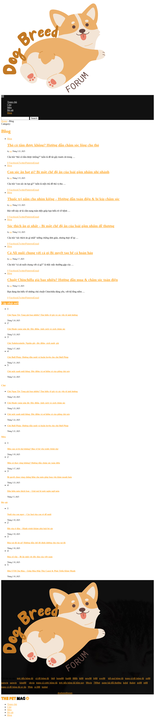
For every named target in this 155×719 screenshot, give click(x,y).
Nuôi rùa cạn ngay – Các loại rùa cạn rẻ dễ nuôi (29, 514)
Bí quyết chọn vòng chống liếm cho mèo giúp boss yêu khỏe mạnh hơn (39, 477)
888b (75, 678)
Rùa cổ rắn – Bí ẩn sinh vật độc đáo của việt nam (30, 557)
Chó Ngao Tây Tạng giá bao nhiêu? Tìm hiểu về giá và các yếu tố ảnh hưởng (42, 315)
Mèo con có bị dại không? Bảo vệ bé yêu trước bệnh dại (32, 449)
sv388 (37, 687)
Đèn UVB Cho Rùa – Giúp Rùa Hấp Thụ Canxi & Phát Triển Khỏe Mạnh (41, 571)
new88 (88, 678)
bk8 (53, 678)
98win (89, 682)
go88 (139, 682)
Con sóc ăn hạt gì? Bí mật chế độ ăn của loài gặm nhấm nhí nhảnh (58, 172)
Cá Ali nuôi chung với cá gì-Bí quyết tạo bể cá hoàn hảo (50, 253)
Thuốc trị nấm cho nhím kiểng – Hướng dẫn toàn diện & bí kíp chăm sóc (63, 199)
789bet (97, 682)
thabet (132, 682)
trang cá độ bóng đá (134, 678)
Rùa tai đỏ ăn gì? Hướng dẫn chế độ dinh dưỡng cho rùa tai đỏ (36, 543)
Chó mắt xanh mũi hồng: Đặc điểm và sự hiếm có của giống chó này (38, 371)
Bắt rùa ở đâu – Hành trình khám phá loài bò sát (30, 528)
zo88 (148, 678)
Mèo (9, 107)
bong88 (60, 678)
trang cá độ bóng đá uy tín (13, 687)
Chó (9, 104)
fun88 (68, 678)
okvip (32, 682)
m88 (145, 682)
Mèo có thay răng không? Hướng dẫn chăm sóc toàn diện (33, 463)
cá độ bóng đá (42, 678)
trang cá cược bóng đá (46, 682)
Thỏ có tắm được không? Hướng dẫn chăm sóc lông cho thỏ (53, 145)
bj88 (95, 678)
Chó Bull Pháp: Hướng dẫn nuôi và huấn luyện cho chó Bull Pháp (37, 357)
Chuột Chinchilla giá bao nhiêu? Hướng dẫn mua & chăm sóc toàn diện (62, 280)
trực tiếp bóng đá (25, 678)
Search (34, 118)
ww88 (102, 678)
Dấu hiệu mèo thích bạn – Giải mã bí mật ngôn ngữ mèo (33, 491)
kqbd (125, 682)
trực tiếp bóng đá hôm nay (71, 682)
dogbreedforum (65, 693)
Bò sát (10, 110)
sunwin (4, 682)
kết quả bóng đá (115, 678)
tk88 (81, 678)
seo (11, 151)
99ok (30, 687)
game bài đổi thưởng (111, 682)
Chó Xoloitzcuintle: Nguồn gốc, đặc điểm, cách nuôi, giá (33, 343)
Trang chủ (12, 102)
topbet (45, 687)
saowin (13, 682)
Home (4, 121)
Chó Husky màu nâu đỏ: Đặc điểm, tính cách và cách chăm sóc (36, 329)
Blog (9, 113)
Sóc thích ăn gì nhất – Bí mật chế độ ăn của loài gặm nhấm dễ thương (60, 226)
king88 (23, 682)
